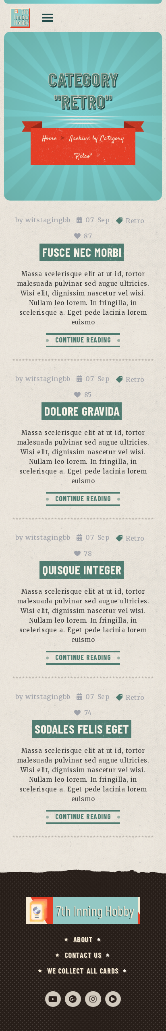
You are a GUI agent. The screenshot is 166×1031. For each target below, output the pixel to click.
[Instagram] (93, 999)
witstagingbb (48, 220)
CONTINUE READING (83, 339)
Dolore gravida (81, 411)
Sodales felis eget (82, 728)
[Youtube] (53, 999)
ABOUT (83, 939)
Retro (135, 221)
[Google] (73, 999)
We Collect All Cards (83, 970)
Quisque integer (82, 569)
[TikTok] (113, 999)
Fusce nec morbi (82, 252)
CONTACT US (83, 955)
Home (49, 138)
